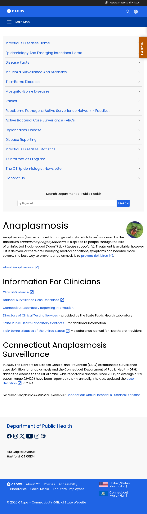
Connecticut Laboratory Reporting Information (38, 308)
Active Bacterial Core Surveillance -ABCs (40, 120)
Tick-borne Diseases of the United (34, 331)
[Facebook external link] (9, 436)
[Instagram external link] (16, 436)
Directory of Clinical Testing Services (30, 315)
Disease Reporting (21, 139)
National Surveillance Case (31, 300)
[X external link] (22, 436)
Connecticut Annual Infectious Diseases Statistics (103, 395)
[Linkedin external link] (37, 436)
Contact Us (15, 178)
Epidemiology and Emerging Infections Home (44, 52)
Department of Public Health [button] (43, 22)
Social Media (39, 489)
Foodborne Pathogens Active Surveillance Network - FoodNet (58, 110)
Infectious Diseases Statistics (31, 149)
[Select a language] (136, 11)
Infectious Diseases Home (28, 43)
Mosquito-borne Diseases (28, 91)
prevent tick (95, 255)
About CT (33, 484)
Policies (49, 484)
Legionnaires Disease (23, 130)
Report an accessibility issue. (125, 2)
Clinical (16, 292)
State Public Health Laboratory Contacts (33, 323)
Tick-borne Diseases (23, 81)
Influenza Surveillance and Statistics (36, 72)
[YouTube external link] (30, 436)
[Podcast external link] (43, 436)
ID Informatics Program (25, 159)
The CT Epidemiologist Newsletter (34, 168)
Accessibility (68, 484)
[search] (128, 11)
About (18, 267)
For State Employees (68, 489)
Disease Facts (17, 62)
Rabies (11, 100)
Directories (18, 489)
